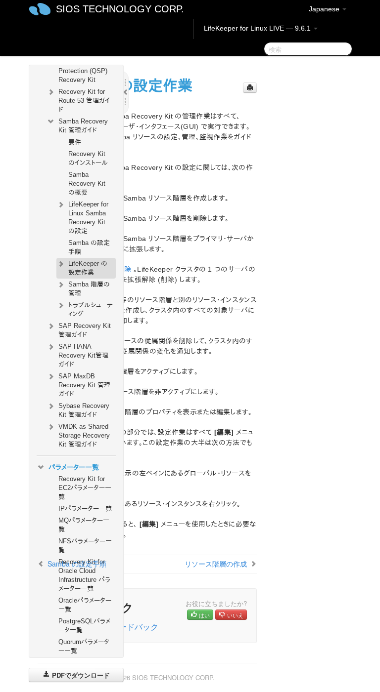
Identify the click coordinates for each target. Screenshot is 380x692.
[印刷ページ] (250, 87)
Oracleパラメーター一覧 (84, 605)
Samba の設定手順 (89, 247)
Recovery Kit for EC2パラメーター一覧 (84, 487)
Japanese (325, 9)
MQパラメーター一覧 (83, 525)
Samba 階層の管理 (89, 289)
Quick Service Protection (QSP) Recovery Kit (82, 70)
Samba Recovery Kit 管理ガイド (83, 126)
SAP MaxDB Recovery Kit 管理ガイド (84, 385)
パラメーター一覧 (73, 467)
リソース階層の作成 (216, 563)
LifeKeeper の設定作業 (87, 268)
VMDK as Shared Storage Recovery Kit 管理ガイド (84, 435)
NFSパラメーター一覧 (85, 545)
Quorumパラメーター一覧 (83, 646)
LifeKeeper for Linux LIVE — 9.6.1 (258, 28)
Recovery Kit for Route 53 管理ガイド (84, 100)
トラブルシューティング (90, 309)
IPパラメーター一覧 (85, 508)
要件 (74, 142)
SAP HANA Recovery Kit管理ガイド (83, 355)
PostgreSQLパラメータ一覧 (84, 625)
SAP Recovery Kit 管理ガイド (84, 330)
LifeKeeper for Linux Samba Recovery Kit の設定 (88, 218)
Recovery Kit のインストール (88, 158)
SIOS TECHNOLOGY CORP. (120, 8)
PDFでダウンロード (80, 675)
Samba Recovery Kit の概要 (86, 183)
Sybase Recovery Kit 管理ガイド (83, 410)
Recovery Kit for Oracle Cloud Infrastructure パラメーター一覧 (84, 575)
